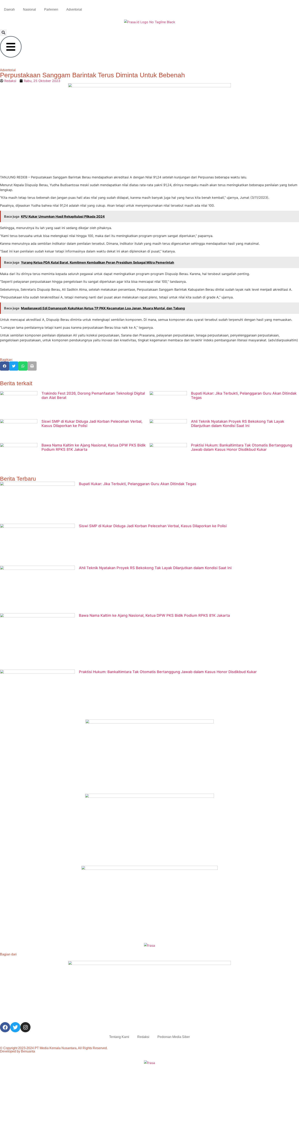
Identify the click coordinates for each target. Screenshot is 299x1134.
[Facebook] (5, 1027)
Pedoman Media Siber (173, 1037)
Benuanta (28, 1051)
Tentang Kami (119, 1037)
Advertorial (74, 9)
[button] (3, 32)
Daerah (9, 9)
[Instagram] (25, 1027)
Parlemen (51, 9)
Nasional (29, 9)
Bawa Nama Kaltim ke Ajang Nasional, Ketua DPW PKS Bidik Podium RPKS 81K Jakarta (154, 615)
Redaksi (143, 1037)
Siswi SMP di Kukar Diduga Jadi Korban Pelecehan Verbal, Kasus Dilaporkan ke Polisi (153, 526)
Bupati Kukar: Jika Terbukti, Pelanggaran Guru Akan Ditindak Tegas (137, 484)
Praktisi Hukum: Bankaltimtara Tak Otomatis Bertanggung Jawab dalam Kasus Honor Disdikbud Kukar (241, 447)
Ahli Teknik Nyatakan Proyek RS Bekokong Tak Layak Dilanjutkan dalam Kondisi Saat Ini (237, 423)
